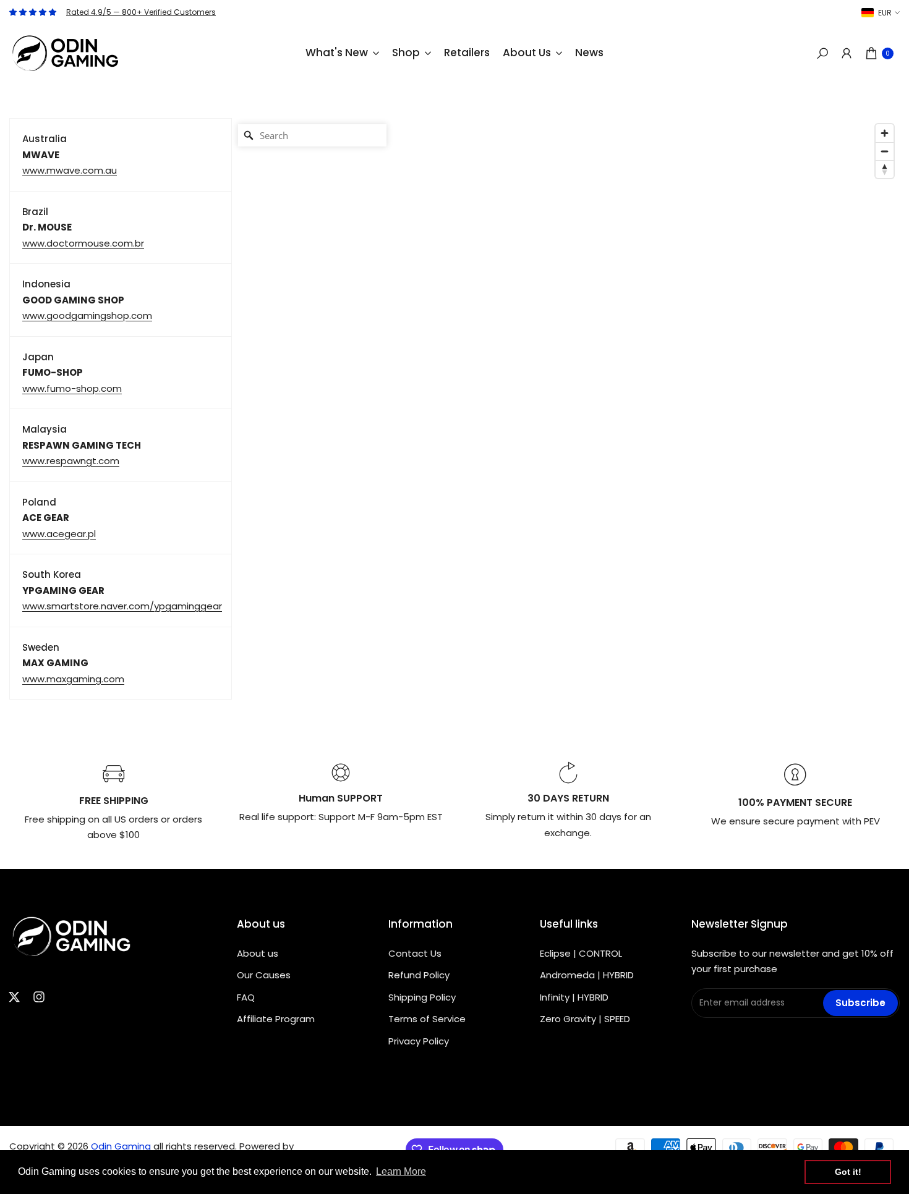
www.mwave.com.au (69, 170)
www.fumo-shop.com (72, 388)
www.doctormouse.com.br (83, 243)
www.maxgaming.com (73, 678)
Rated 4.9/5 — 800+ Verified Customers (141, 12)
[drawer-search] (822, 53)
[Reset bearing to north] (885, 169)
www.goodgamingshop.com (87, 315)
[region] (566, 409)
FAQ (246, 997)
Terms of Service (427, 1018)
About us (257, 953)
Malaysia (44, 429)
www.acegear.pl (59, 533)
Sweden (40, 647)
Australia (44, 138)
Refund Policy (419, 974)
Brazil (35, 211)
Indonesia (46, 283)
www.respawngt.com (70, 460)
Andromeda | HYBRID (587, 974)
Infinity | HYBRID (574, 997)
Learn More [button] (401, 1171)
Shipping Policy (422, 997)
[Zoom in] (885, 133)
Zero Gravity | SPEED (585, 1018)
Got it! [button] (848, 1172)
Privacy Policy (418, 1041)
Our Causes (264, 974)
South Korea (51, 574)
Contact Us (415, 953)
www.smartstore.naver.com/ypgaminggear (122, 605)
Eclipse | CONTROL (581, 953)
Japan (38, 356)
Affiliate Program (276, 1018)
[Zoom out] (885, 151)
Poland (39, 502)
